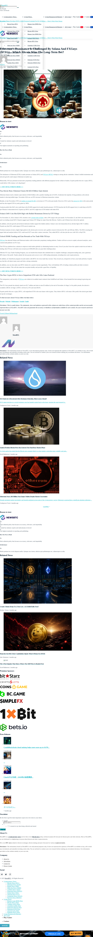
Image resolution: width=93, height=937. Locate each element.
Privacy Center (8, 866)
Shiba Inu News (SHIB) (13, 55)
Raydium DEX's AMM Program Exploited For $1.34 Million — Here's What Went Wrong (31, 21)
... (4, 762)
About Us (6, 859)
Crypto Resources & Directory (53, 17)
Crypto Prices (28, 17)
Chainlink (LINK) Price (34, 55)
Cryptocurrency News (10, 17)
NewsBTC (2, 64)
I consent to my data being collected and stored (22, 826)
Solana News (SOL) (13, 893)
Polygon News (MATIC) (14, 897)
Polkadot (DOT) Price (13, 912)
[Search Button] (18, 7)
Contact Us (7, 863)
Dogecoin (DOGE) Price (34, 62)
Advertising (7, 861)
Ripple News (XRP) (13, 886)
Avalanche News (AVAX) (14, 896)
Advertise (5, 925)
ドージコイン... (9, 807)
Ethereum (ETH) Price (33, 70)
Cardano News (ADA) (13, 62)
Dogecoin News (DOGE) (13, 70)
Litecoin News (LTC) (13, 894)
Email (6, 821)
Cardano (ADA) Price (13, 904)
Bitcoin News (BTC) (12, 24)
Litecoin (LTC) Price (13, 910)
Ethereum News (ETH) (14, 884)
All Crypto (68, 17)
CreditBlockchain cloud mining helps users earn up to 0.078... (26, 747)
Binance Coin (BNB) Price (34, 24)
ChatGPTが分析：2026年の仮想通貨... (18, 777)
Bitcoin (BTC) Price (33, 41)
